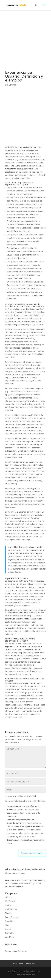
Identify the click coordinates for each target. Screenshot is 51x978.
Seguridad (9, 921)
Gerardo (12, 85)
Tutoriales (9, 933)
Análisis (8, 897)
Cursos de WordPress (25, 974)
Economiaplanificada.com (16, 951)
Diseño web (10, 901)
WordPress (10, 937)
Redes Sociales (11, 917)
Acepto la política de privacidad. (22, 796)
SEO (7, 925)
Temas (8, 929)
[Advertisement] (25, 44)
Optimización (11, 909)
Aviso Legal (18, 963)
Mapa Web (31, 963)
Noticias (8, 905)
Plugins (8, 913)
